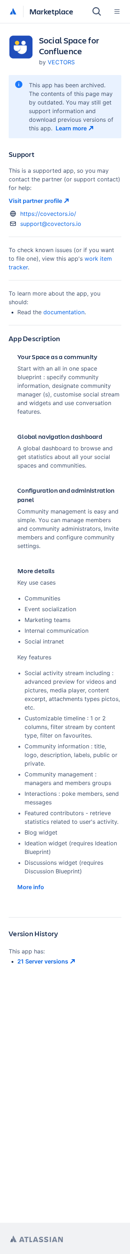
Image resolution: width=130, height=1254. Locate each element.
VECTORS (61, 62)
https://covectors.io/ (48, 213)
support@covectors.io (50, 223)
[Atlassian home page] (36, 1239)
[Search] (97, 11)
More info (30, 887)
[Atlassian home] (13, 12)
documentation (63, 312)
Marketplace (51, 11)
